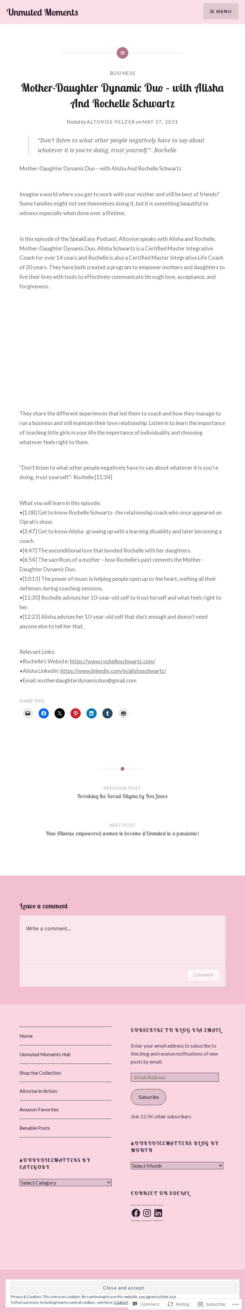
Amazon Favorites (39, 1109)
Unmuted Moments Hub (45, 1054)
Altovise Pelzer (111, 122)
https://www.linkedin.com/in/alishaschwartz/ (113, 670)
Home (26, 1036)
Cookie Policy (125, 1302)
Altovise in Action (38, 1091)
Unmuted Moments (42, 12)
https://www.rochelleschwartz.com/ (112, 661)
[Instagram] (147, 1213)
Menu (224, 11)
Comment (203, 975)
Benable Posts (34, 1128)
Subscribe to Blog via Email (176, 1030)
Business (123, 73)
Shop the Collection (40, 1073)
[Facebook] (136, 1213)
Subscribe (148, 1097)
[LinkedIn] (158, 1213)
